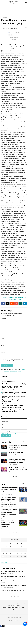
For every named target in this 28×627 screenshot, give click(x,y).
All (23, 441)
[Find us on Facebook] (9, 621)
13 (25, 550)
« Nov (2, 562)
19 (21, 553)
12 (21, 550)
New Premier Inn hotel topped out (10, 390)
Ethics (23, 607)
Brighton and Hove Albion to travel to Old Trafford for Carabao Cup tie (8, 522)
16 (10, 553)
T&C (14, 609)
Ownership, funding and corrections (11, 607)
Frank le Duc (6, 27)
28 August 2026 (13, 449)
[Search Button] (26, 2)
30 (10, 560)
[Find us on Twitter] (11, 621)
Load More (14, 476)
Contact (9, 603)
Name (3, 338)
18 (17, 553)
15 (6, 553)
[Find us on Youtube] (13, 621)
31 (14, 560)
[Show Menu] (2, 2)
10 (14, 550)
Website (3, 352)
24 (14, 556)
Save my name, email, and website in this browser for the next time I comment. (13, 359)
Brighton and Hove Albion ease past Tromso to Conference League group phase (9, 489)
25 (17, 556)
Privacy (10, 605)
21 (3, 556)
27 (25, 556)
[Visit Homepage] (14, 2)
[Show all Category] (25, 441)
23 (10, 556)
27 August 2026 (13, 456)
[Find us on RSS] (15, 621)
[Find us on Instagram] (17, 621)
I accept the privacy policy (9, 433)
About (4, 603)
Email (3, 345)
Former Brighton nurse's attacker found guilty (14, 384)
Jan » (6, 562)
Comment (4, 318)
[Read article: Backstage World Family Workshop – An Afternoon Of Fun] (4, 447)
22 (6, 556)
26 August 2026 (13, 473)
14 (3, 553)
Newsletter (21, 603)
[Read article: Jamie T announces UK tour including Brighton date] (4, 454)
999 (6, 17)
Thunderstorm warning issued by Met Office (12, 580)
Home (2, 17)
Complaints (16, 605)
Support (15, 603)
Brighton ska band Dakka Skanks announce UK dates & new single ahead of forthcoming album (17, 461)
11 (17, 550)
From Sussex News (9, 568)
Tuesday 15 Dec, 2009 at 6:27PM (10, 28)
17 (14, 553)
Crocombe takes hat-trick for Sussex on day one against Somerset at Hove (9, 499)
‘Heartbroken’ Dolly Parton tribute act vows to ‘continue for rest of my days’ (18, 469)
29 (6, 560)
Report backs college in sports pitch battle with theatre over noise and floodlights (9, 511)
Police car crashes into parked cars (11, 407)
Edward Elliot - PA (6, 493)
